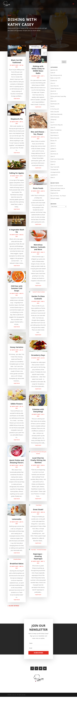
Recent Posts (54, 138)
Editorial (53, 101)
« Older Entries (13, 606)
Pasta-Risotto (54, 135)
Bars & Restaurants (55, 75)
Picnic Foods (38, 188)
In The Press (54, 109)
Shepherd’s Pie (17, 119)
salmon (52, 146)
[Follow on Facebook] (32, 668)
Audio (52, 72)
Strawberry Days (38, 355)
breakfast (53, 80)
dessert (52, 91)
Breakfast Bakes (16, 563)
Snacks (52, 161)
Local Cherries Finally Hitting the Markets (38, 460)
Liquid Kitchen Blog (55, 125)
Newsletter (53, 132)
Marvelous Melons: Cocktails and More (38, 247)
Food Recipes (54, 103)
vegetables (53, 175)
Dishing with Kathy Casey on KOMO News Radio (38, 69)
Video (52, 177)
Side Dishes (53, 153)
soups (52, 164)
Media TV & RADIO (55, 130)
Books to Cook (54, 78)
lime (52, 122)
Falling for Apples (16, 173)
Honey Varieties (16, 347)
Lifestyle (53, 119)
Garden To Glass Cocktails (38, 297)
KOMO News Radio (55, 114)
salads (52, 143)
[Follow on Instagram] (40, 668)
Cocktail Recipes (55, 88)
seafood (53, 148)
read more (17, 98)
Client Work (53, 86)
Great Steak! (38, 509)
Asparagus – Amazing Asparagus (38, 556)
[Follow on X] (36, 668)
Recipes (52, 140)
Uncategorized (54, 172)
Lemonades (16, 519)
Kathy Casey (15, 65)
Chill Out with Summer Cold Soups (16, 288)
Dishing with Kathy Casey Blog (58, 96)
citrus (52, 83)
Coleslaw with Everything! (38, 410)
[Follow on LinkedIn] (45, 668)
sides (52, 156)
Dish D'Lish (53, 93)
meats (52, 127)
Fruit (52, 106)
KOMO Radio (54, 117)
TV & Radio (53, 169)
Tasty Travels (54, 167)
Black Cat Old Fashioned (16, 61)
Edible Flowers (17, 404)
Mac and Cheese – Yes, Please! (38, 133)
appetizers (53, 70)
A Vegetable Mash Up (16, 230)
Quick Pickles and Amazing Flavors (16, 461)
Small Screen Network (56, 159)
